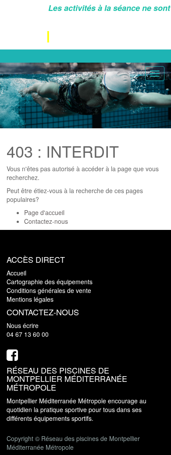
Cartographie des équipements (50, 281)
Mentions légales (30, 299)
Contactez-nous (46, 221)
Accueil (16, 272)
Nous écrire (23, 325)
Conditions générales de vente (49, 290)
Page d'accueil (44, 212)
